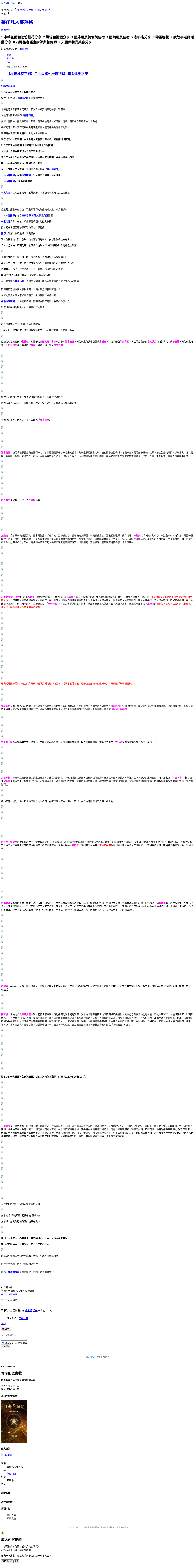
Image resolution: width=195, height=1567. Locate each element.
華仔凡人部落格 (17, 22)
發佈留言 (6, 1346)
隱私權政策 (113, 1527)
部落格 (10, 58)
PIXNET (76, 1527)
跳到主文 (5, 30)
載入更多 (6, 1329)
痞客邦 (28, 1310)
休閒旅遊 (24, 49)
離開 (16, 1561)
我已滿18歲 (7, 1561)
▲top (3, 1323)
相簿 (9, 55)
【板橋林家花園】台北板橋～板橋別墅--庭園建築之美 (47, 74)
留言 (35, 1310)
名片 (9, 61)
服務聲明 (124, 1527)
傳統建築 (23, 1318)
